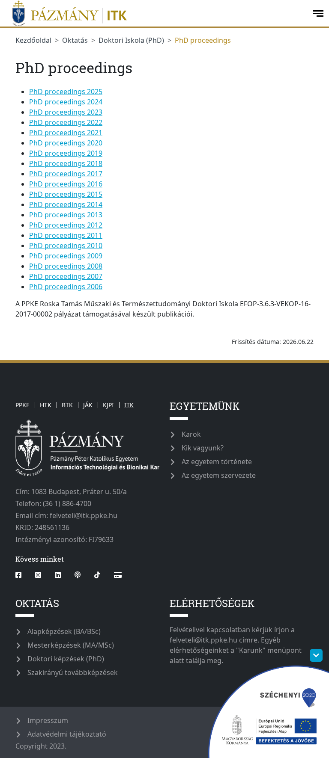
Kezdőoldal (33, 40)
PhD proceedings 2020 (65, 143)
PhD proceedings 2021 (65, 132)
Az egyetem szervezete (219, 475)
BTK (67, 405)
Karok (191, 434)
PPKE (22, 405)
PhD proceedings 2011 (65, 235)
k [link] (134, 314)
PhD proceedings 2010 (65, 245)
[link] (134, 314)
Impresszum (47, 720)
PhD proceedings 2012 (65, 225)
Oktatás (75, 40)
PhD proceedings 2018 (65, 163)
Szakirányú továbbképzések (72, 672)
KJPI (108, 405)
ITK (129, 405)
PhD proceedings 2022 (65, 122)
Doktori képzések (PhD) (65, 658)
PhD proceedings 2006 (65, 286)
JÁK (88, 405)
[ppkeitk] (155, 13)
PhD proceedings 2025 (65, 91)
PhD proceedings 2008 (65, 266)
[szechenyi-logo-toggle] (316, 655)
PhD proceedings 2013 (65, 214)
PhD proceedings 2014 (65, 204)
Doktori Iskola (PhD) (131, 40)
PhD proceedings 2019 (65, 153)
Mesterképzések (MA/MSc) (70, 645)
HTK (45, 405)
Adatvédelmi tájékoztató (66, 734)
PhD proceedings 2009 (65, 256)
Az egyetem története (217, 461)
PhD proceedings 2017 (65, 173)
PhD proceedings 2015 (65, 194)
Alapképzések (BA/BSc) (64, 631)
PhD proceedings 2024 (65, 102)
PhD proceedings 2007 (65, 276)
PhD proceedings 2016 (65, 184)
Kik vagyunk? (203, 448)
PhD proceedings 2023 (65, 112)
